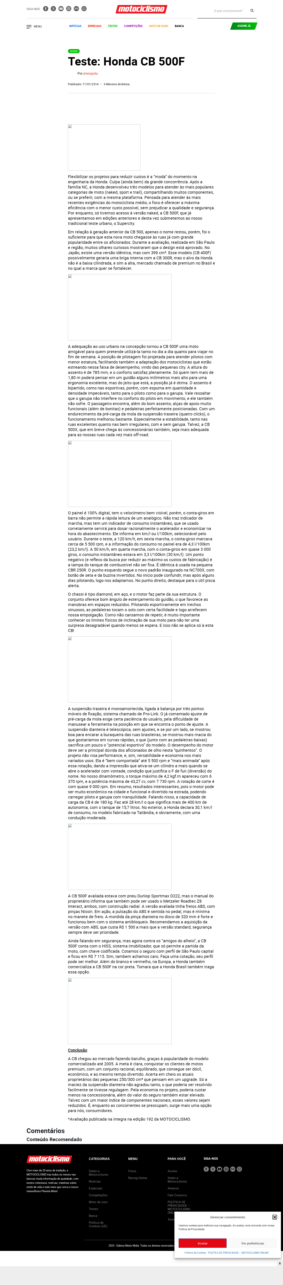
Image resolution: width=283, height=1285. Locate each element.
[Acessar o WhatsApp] (84, 10)
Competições (133, 26)
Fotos (132, 1171)
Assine (172, 1171)
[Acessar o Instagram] (69, 10)
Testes (112, 26)
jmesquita (90, 73)
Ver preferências (252, 1243)
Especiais (94, 26)
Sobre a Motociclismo (98, 1173)
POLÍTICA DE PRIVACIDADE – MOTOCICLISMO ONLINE (238, 1252)
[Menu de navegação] (29, 27)
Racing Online (137, 1178)
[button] (275, 1217)
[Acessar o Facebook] (46, 10)
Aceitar (203, 1243)
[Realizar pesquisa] (252, 10)
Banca (179, 26)
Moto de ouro (98, 1202)
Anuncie (173, 1188)
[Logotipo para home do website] (141, 9)
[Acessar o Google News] (77, 10)
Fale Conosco (177, 1195)
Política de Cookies (195, 1252)
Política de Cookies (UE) (98, 1224)
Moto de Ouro (158, 26)
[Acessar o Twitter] (54, 10)
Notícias (75, 26)
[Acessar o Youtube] (61, 10)
